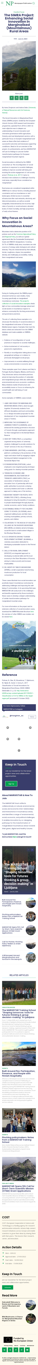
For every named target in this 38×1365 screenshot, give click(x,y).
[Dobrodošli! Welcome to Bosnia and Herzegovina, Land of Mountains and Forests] (31, 1305)
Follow (32, 717)
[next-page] (32, 849)
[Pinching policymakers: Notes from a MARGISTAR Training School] (31, 916)
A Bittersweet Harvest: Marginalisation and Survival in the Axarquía (12, 957)
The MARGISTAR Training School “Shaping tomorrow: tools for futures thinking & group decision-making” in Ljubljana (18, 876)
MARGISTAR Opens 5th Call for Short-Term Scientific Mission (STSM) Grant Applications (13, 930)
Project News (8, 1183)
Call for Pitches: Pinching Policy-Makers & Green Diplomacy (12, 944)
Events (5, 1068)
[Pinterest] (21, 98)
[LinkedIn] (4, 1349)
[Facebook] (12, 98)
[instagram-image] (7, 727)
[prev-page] (28, 849)
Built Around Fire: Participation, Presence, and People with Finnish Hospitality (11, 903)
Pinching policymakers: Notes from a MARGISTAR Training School (12, 916)
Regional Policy (10, 237)
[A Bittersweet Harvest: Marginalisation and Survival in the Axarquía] (31, 957)
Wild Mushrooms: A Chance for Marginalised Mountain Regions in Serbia (12, 1319)
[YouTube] (27, 1349)
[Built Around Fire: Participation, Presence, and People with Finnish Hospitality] (31, 903)
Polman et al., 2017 (14, 175)
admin (6, 891)
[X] (16, 98)
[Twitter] (10, 1349)
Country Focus (19, 12)
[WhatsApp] (26, 98)
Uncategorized (8, 1007)
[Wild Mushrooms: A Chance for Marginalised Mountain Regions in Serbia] (31, 1319)
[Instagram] (21, 1349)
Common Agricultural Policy (26, 234)
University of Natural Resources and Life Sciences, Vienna (19, 110)
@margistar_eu (16, 716)
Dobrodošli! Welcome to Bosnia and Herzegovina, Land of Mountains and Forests (11, 1305)
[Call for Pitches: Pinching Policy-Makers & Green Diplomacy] (31, 944)
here (32, 612)
